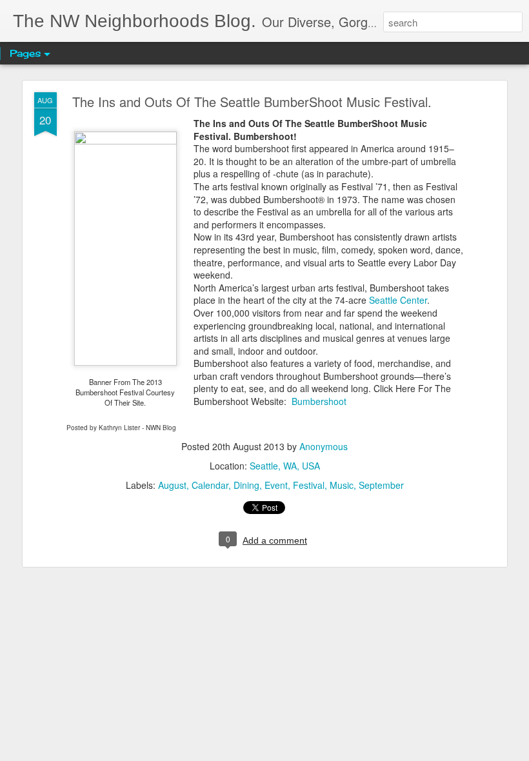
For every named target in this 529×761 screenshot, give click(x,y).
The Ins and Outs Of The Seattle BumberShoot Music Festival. (252, 101)
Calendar (210, 485)
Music (342, 485)
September (381, 485)
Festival (308, 485)
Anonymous (323, 446)
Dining (246, 485)
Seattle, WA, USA (285, 465)
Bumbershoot (319, 401)
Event (276, 485)
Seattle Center (398, 299)
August (172, 485)
